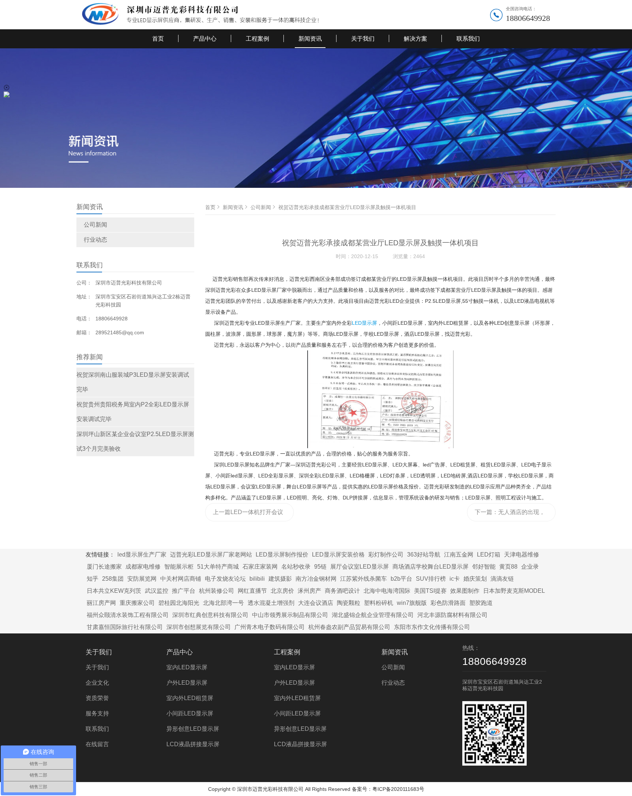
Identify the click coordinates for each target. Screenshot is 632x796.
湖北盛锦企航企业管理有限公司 (373, 615)
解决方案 (415, 39)
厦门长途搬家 (104, 566)
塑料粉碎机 (378, 603)
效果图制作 (464, 591)
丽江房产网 (101, 603)
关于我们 (363, 39)
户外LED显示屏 (186, 683)
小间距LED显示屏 (189, 713)
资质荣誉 (97, 698)
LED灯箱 (488, 554)
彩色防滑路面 (448, 603)
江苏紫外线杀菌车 (363, 579)
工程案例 (257, 39)
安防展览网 (142, 579)
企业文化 (97, 683)
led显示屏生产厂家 (141, 554)
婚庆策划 (475, 579)
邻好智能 (484, 566)
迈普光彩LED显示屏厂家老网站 (211, 554)
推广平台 (183, 591)
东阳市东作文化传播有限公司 (432, 627)
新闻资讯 (310, 39)
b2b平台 (401, 579)
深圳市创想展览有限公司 (198, 627)
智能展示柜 (178, 566)
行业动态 (95, 240)
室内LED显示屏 (186, 667)
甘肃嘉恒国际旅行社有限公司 (125, 627)
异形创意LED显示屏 (192, 729)
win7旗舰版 (412, 603)
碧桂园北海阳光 (178, 603)
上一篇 (248, 515)
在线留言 (97, 744)
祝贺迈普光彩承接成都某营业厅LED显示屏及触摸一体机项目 (347, 207)
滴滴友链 (502, 579)
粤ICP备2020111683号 (398, 789)
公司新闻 (95, 225)
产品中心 (205, 39)
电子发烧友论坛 (225, 579)
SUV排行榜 (431, 579)
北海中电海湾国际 (387, 591)
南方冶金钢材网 (316, 579)
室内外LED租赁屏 (189, 698)
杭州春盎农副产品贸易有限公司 (349, 627)
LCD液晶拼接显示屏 (192, 744)
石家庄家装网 (260, 566)
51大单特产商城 (218, 566)
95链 (320, 566)
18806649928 (528, 18)
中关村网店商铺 (180, 579)
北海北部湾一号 (223, 603)
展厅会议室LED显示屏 (359, 566)
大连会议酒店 (315, 603)
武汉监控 (156, 591)
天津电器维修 (521, 554)
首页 (158, 39)
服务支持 (97, 713)
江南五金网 (458, 554)
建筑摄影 (280, 579)
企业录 (530, 566)
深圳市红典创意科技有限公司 (210, 615)
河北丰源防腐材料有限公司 (452, 615)
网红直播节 (252, 591)
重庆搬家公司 (137, 603)
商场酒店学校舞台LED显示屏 (430, 566)
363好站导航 (423, 554)
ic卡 (454, 579)
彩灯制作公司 (385, 554)
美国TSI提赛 (430, 591)
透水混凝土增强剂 (271, 603)
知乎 (92, 579)
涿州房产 (309, 591)
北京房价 (282, 591)
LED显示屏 (364, 323)
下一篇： (510, 515)
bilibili (257, 579)
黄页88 (508, 566)
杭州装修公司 (216, 591)
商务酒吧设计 (342, 591)
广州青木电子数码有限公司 (269, 627)
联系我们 (468, 39)
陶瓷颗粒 (348, 603)
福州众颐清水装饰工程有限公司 (128, 615)
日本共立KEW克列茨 (114, 591)
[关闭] (7, 87)
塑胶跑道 (481, 603)
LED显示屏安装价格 (338, 554)
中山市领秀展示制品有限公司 (290, 615)
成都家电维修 (143, 566)
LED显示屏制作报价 (282, 554)
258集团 (113, 579)
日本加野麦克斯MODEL (514, 591)
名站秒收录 (296, 566)
